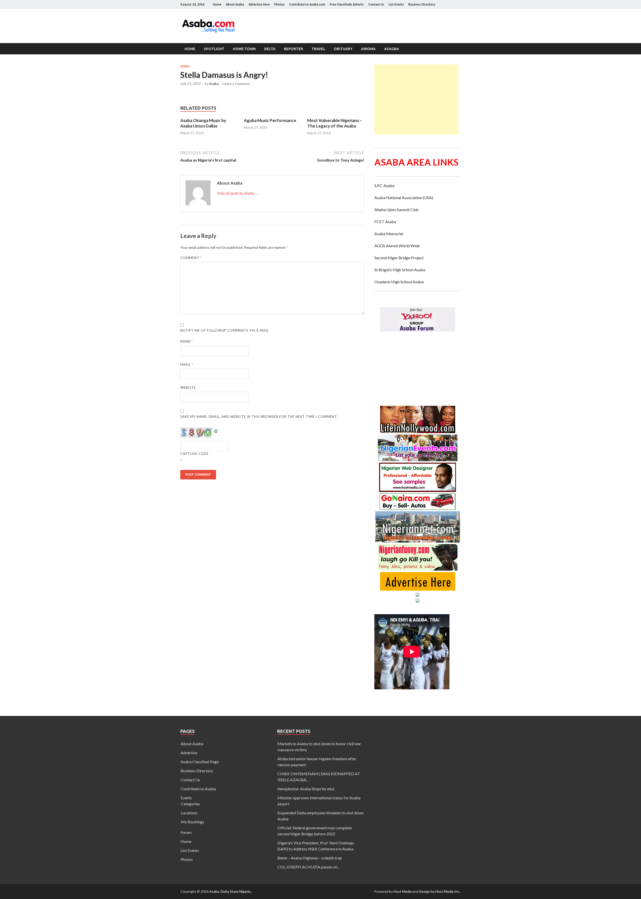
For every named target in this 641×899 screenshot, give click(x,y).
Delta (269, 49)
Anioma (368, 49)
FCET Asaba (385, 221)
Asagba (391, 49)
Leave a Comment (236, 84)
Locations (189, 812)
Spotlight (214, 49)
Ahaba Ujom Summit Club (396, 209)
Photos (279, 4)
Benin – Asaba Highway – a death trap (309, 857)
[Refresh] (216, 430)
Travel (318, 49)
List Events (396, 4)
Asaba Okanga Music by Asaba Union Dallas (203, 123)
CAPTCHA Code (194, 454)
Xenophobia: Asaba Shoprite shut (305, 788)
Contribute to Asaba (198, 788)
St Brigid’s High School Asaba (399, 269)
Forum (186, 832)
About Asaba (235, 4)
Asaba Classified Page (200, 761)
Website (188, 388)
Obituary (343, 49)
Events (186, 797)
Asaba (214, 84)
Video (184, 66)
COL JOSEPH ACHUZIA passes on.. (308, 866)
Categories (190, 803)
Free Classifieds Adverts (347, 4)
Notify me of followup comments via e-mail (224, 330)
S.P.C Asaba (384, 185)
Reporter (293, 49)
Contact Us (376, 4)
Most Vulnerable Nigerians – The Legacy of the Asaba (334, 123)
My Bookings (192, 821)
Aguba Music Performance (270, 120)
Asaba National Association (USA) (403, 197)
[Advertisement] (416, 99)
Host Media (403, 891)
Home (217, 4)
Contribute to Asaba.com (307, 4)
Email (187, 364)
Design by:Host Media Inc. (439, 891)
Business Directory (421, 4)
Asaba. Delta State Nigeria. (230, 891)
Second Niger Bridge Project (399, 257)
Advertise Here (259, 4)
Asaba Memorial (388, 233)
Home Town (244, 49)
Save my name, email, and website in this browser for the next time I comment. (259, 417)
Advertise (189, 752)
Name (186, 341)
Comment (191, 258)
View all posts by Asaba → (238, 193)
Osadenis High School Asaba (399, 281)
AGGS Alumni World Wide (397, 245)
